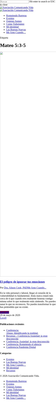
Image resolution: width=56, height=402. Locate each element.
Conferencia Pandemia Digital (21, 347)
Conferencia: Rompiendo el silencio (23, 344)
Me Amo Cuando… (16, 32)
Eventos (10, 18)
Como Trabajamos (15, 24)
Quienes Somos (14, 21)
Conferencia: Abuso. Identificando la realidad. (22, 331)
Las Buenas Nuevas (16, 29)
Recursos (10, 370)
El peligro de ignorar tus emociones (22, 281)
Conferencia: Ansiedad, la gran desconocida (27, 341)
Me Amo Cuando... (36, 287)
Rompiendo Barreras (16, 15)
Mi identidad (12, 26)
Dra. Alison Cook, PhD (15, 287)
